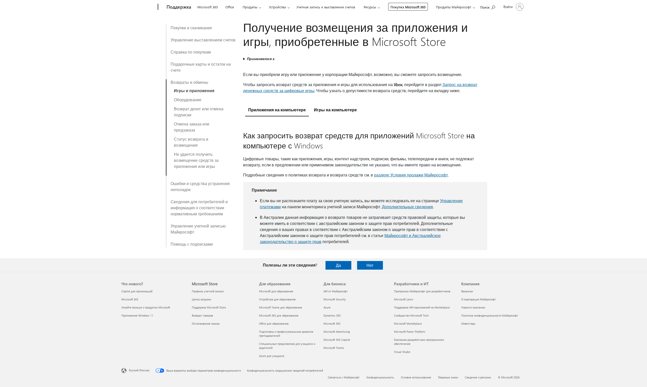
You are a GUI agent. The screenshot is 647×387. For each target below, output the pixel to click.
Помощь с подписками (192, 244)
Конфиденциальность (380, 377)
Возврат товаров (202, 315)
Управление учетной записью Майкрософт (198, 229)
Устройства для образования (277, 299)
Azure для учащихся (271, 356)
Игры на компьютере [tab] (335, 109)
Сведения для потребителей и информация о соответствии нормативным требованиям (199, 207)
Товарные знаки (448, 377)
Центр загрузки (201, 299)
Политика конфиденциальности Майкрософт (489, 315)
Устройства (277, 7)
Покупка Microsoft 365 (408, 7)
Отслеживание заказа (206, 323)
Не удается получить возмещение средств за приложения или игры (196, 160)
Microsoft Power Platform (409, 331)
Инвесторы (468, 323)
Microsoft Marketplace (408, 323)
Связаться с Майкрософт (344, 377)
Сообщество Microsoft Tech (411, 315)
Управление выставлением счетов (203, 39)
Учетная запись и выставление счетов (325, 7)
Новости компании (473, 307)
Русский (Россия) (139, 370)
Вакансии (467, 291)
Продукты (250, 7)
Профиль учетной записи (208, 291)
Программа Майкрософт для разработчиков (422, 291)
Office (229, 7)
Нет (369, 265)
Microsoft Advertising (337, 331)
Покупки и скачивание (191, 27)
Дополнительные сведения (407, 206)
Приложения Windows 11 (137, 315)
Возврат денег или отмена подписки (198, 111)
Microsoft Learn (403, 299)
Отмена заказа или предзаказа (191, 127)
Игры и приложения (194, 90)
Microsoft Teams (334, 348)
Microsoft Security (335, 299)
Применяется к (260, 58)
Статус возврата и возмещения (191, 142)
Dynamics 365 (332, 315)
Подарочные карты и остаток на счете (201, 67)
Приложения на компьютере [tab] (277, 109)
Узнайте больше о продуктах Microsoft (145, 307)
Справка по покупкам (191, 52)
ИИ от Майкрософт (336, 291)
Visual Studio (402, 352)
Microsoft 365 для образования (278, 315)
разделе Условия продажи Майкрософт (411, 174)
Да (338, 265)
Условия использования (416, 377)
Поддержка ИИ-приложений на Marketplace (422, 307)
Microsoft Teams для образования (280, 307)
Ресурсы (370, 7)
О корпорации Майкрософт (478, 299)
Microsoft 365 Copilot (337, 340)
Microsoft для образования (276, 291)
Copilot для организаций (136, 291)
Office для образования (274, 323)
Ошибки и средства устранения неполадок (200, 186)
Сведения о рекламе (478, 377)
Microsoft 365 (207, 7)
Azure (327, 307)
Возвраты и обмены (189, 82)
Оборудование (187, 99)
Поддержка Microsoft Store (209, 307)
